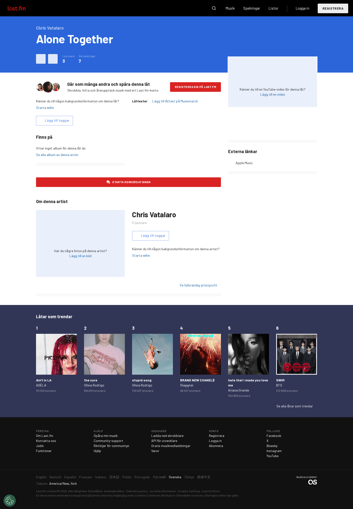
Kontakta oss (46, 441)
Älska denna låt (41, 59)
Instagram (274, 451)
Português (142, 477)
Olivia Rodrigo (94, 385)
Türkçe (189, 477)
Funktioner (44, 451)
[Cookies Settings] (10, 501)
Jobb (40, 446)
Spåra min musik (106, 436)
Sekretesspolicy (137, 491)
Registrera (333, 8)
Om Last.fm (44, 436)
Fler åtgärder (53, 59)
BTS (279, 385)
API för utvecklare (164, 441)
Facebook (274, 436)
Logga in (302, 8)
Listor (273, 8)
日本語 (114, 477)
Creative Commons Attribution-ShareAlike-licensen (169, 495)
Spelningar (251, 8)
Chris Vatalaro (154, 214)
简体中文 (204, 477)
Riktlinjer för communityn (111, 446)
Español (70, 477)
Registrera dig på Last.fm (195, 86)
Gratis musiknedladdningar (170, 446)
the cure (90, 380)
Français (85, 477)
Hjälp (97, 451)
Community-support (108, 441)
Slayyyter (187, 385)
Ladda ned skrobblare (167, 436)
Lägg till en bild (80, 256)
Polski (126, 477)
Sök (214, 8)
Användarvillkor (114, 491)
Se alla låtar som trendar (294, 406)
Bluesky (272, 446)
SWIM (280, 380)
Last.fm (22, 8)
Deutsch (55, 477)
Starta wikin (45, 108)
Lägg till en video (272, 94)
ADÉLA (41, 385)
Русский (159, 477)
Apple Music (244, 163)
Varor (155, 451)
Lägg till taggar (57, 120)
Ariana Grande (238, 390)
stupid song (142, 380)
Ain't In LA (43, 380)
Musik (230, 8)
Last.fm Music (211, 491)
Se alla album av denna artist (57, 155)
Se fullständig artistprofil (198, 285)
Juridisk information (163, 491)
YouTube (273, 456)
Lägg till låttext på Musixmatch (175, 101)
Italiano (100, 477)
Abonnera (216, 446)
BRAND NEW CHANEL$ (197, 380)
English (41, 477)
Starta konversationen (131, 182)
